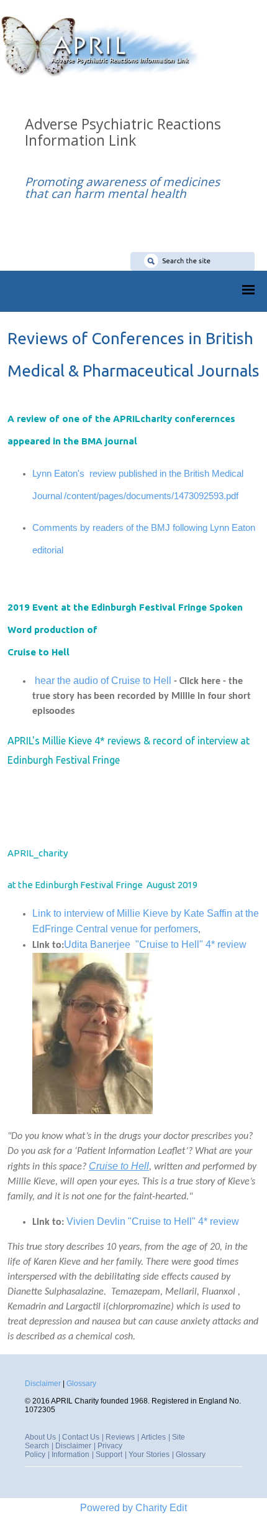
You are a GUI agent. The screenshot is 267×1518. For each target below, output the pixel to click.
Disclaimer (43, 1383)
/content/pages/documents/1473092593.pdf (151, 495)
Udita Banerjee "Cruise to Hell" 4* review (156, 944)
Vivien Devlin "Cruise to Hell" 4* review (154, 1221)
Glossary (81, 1383)
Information (70, 1454)
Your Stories (149, 1454)
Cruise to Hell (119, 1166)
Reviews (120, 1437)
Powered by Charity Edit (133, 1507)
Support (109, 1454)
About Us (40, 1437)
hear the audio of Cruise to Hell (103, 680)
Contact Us (80, 1437)
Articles (153, 1437)
